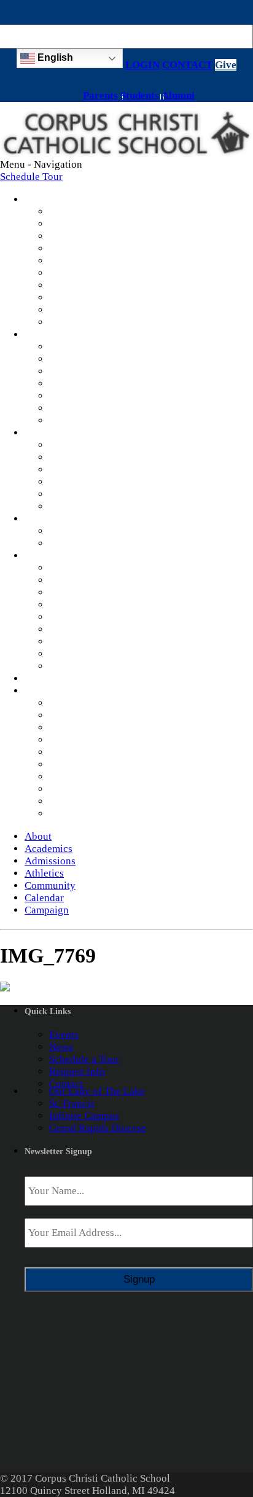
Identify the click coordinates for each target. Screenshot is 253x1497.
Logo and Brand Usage (99, 666)
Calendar (37, 679)
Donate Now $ (80, 703)
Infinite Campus (84, 408)
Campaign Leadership (96, 801)
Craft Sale (70, 605)
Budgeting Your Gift (93, 789)
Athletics (37, 519)
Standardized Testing (95, 396)
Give (225, 65)
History (65, 261)
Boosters (68, 543)
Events (64, 1035)
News (61, 297)
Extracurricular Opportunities (113, 420)
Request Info (77, 482)
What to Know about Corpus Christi (126, 506)
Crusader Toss (80, 580)
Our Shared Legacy (91, 740)
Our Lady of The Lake (97, 1091)
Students (139, 95)
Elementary (74, 359)
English (54, 57)
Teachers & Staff (85, 224)
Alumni (178, 95)
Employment (76, 285)
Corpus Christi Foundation (107, 813)
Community (42, 556)
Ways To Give (79, 715)
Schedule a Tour (84, 1059)
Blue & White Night (92, 568)
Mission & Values (87, 211)
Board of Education (91, 310)
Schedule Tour (31, 176)
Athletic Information (94, 531)
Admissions (42, 433)
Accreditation (79, 248)
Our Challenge (80, 764)
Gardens (67, 641)
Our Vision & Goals (91, 777)
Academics (40, 335)
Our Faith (69, 273)
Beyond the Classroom (98, 383)
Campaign (39, 691)
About (34, 200)
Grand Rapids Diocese (97, 1128)
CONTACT (187, 65)
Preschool (70, 347)
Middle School (81, 371)
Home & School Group (98, 592)
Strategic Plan (79, 236)
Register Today (82, 494)
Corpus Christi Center (96, 617)
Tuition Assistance (89, 469)
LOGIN (142, 65)
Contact (66, 1084)
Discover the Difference (101, 445)
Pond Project (76, 629)
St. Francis (72, 1103)
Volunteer (70, 654)
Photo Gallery (79, 322)
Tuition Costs (78, 457)
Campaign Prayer (86, 727)
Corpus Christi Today (95, 752)
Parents (100, 95)
